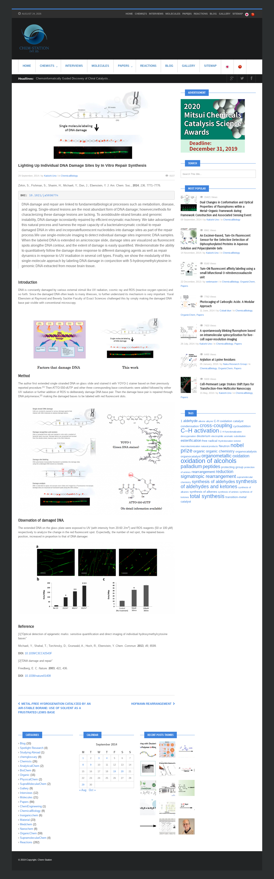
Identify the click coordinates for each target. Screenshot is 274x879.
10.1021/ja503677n (43, 195)
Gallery (224, 13)
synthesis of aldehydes (213, 481)
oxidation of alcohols (209, 460)
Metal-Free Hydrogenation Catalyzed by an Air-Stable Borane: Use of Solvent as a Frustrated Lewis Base (54, 708)
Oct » (92, 790)
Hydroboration (225, 441)
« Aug (82, 790)
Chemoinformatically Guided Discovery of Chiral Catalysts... (73, 78)
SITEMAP (237, 13)
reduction (224, 471)
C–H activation (200, 430)
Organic (25, 774)
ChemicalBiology (69, 175)
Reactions (201, 13)
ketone (237, 441)
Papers (187, 13)
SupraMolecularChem (33, 783)
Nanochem (26, 828)
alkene (201, 421)
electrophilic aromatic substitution (228, 436)
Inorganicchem (29, 815)
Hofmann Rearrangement (151, 703)
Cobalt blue (225, 310)
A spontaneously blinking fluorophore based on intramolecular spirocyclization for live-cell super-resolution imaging (227, 335)
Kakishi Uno (50, 175)
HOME (129, 13)
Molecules (172, 13)
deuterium (203, 436)
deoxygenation (188, 436)
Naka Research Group (235, 364)
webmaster (212, 281)
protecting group (232, 467)
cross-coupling (216, 425)
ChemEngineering (31, 806)
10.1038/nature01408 (38, 675)
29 (83, 784)
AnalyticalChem (29, 765)
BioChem (25, 770)
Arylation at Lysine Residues (217, 359)
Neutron (224, 446)
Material (25, 819)
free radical (209, 440)
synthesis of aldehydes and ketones (219, 484)
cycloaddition (242, 426)
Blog (213, 13)
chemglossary (28, 757)
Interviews (156, 13)
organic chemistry (220, 451)
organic (199, 451)
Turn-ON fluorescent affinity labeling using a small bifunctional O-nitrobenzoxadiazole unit (227, 273)
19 (114, 771)
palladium (191, 466)
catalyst (238, 421)
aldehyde (190, 421)
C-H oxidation (223, 421)
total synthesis (207, 496)
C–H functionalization (231, 431)
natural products (209, 446)
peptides (211, 466)
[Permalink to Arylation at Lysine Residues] (190, 360)
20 (122, 771)
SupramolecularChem (33, 837)
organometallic (216, 455)
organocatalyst (191, 456)
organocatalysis (246, 451)
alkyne (209, 421)
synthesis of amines (228, 492)
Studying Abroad (30, 752)
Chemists (141, 13)
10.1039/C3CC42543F (38, 653)
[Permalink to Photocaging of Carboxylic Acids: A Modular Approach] (190, 302)
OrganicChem (247, 281)
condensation (190, 426)
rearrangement (203, 472)
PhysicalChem (29, 779)
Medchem (26, 824)
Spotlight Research (31, 748)
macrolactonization (190, 446)
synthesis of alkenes (203, 491)
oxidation (240, 456)
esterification (191, 440)
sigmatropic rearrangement (208, 476)
